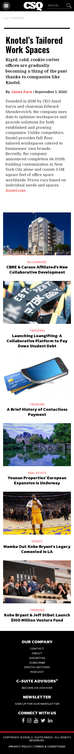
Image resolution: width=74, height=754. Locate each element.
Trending (17, 18)
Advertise (37, 657)
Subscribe (37, 662)
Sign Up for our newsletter (37, 703)
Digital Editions (37, 667)
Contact (37, 648)
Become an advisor (37, 687)
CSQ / (6, 18)
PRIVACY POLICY (20, 746)
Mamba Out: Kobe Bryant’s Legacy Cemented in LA (37, 549)
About (37, 653)
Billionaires (37, 262)
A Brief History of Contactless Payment (37, 411)
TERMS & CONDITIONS (49, 746)
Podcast (37, 671)
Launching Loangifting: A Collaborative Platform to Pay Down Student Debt (37, 341)
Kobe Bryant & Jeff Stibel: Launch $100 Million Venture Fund (37, 617)
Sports (37, 541)
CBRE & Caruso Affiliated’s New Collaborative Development (37, 269)
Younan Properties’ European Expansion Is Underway (37, 480)
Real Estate (37, 473)
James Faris (21, 92)
